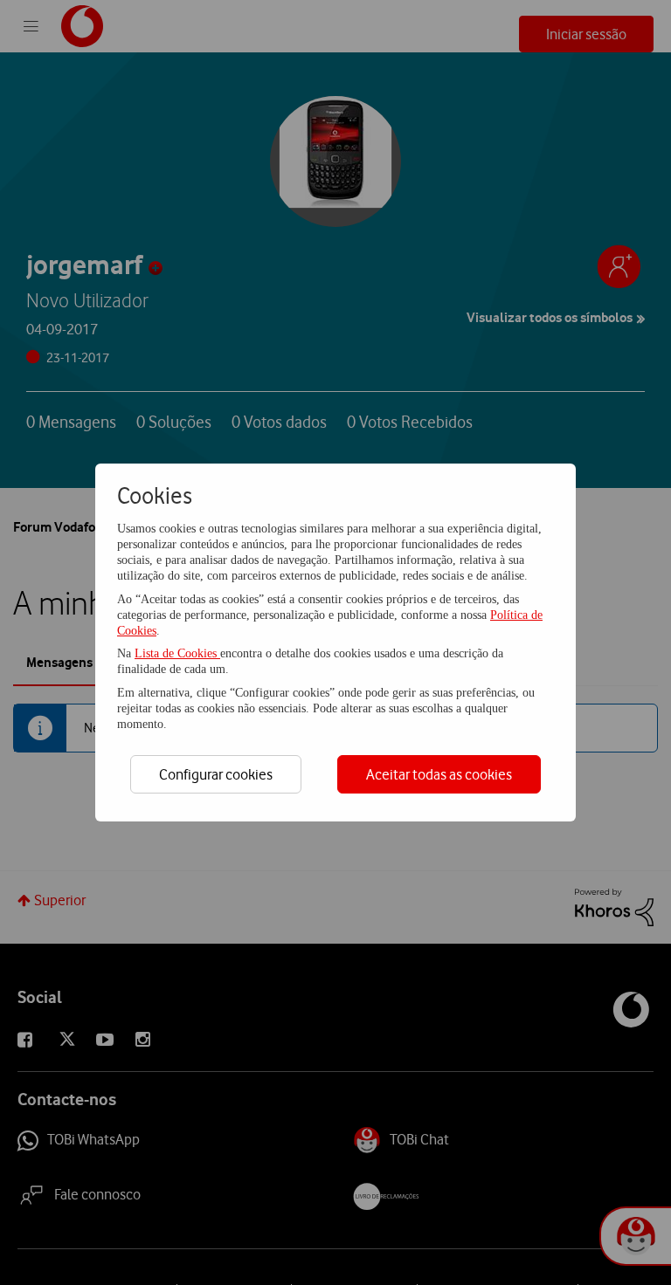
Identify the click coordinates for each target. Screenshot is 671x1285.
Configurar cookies (216, 774)
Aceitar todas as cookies (439, 774)
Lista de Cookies (177, 653)
